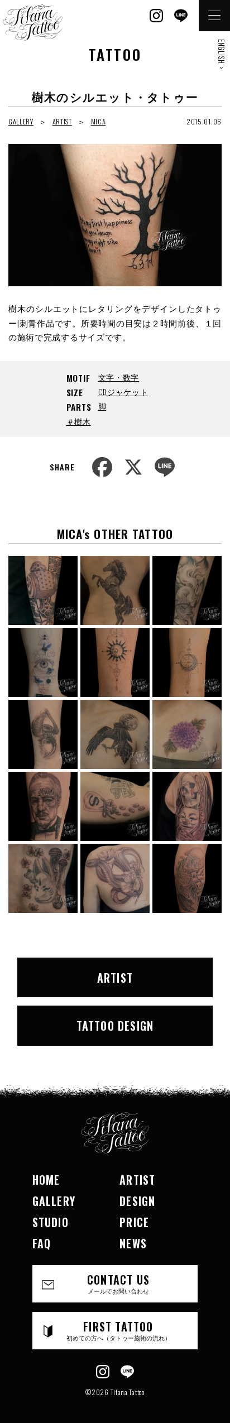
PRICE (134, 1222)
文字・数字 (119, 377)
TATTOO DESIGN (115, 1025)
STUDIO (50, 1222)
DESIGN (137, 1201)
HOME (46, 1179)
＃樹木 (78, 421)
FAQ (41, 1243)
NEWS (133, 1243)
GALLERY (20, 121)
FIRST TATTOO (118, 1330)
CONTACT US (118, 1283)
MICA (98, 121)
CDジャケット (123, 391)
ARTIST (62, 121)
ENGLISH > (221, 54)
